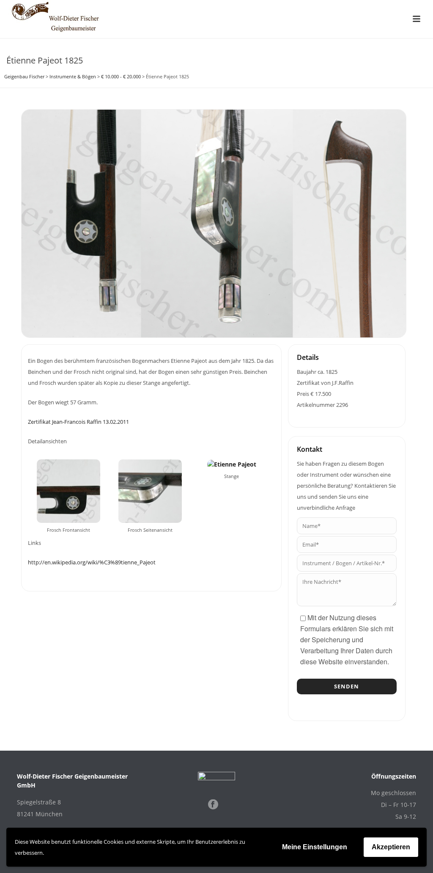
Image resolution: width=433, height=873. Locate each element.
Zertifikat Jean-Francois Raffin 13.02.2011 (78, 421)
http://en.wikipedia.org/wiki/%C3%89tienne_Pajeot (92, 562)
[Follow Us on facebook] (213, 804)
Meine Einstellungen (314, 847)
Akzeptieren (391, 847)
